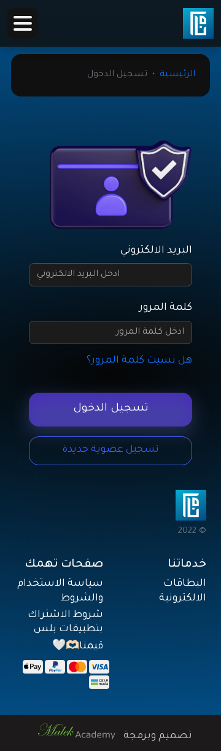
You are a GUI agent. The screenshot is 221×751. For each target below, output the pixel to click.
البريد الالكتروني (156, 250)
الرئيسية (177, 75)
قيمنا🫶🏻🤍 (77, 646)
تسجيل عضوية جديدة (111, 450)
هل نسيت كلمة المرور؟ (139, 360)
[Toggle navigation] (22, 23)
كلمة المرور (165, 307)
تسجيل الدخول (111, 409)
